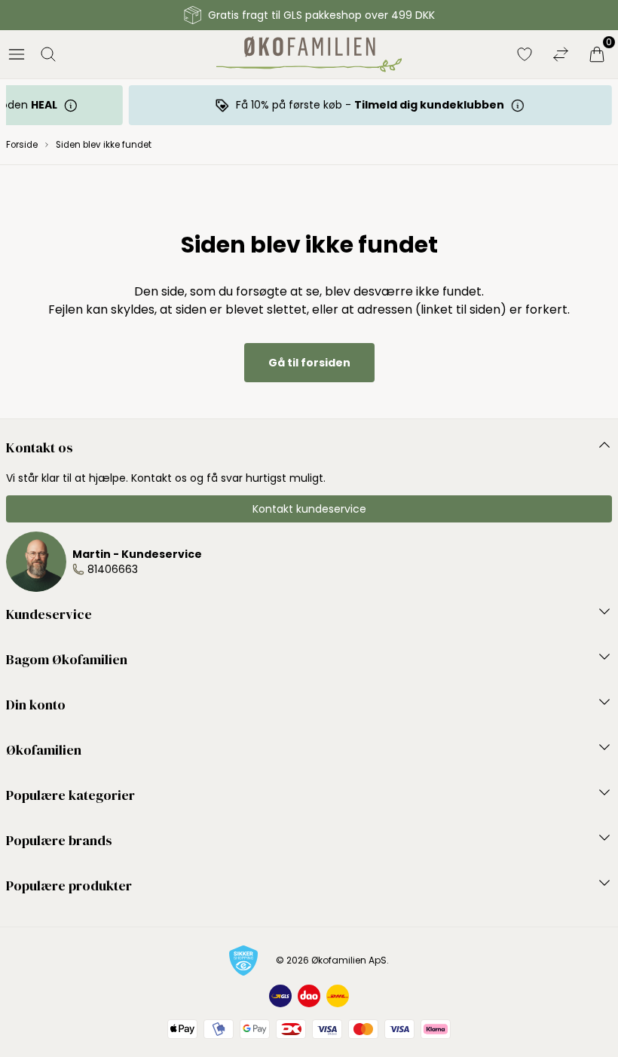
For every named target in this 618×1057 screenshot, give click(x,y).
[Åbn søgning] (48, 54)
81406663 (112, 569)
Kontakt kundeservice (309, 508)
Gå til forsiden (309, 362)
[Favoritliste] (524, 54)
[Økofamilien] (309, 54)
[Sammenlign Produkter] (561, 54)
